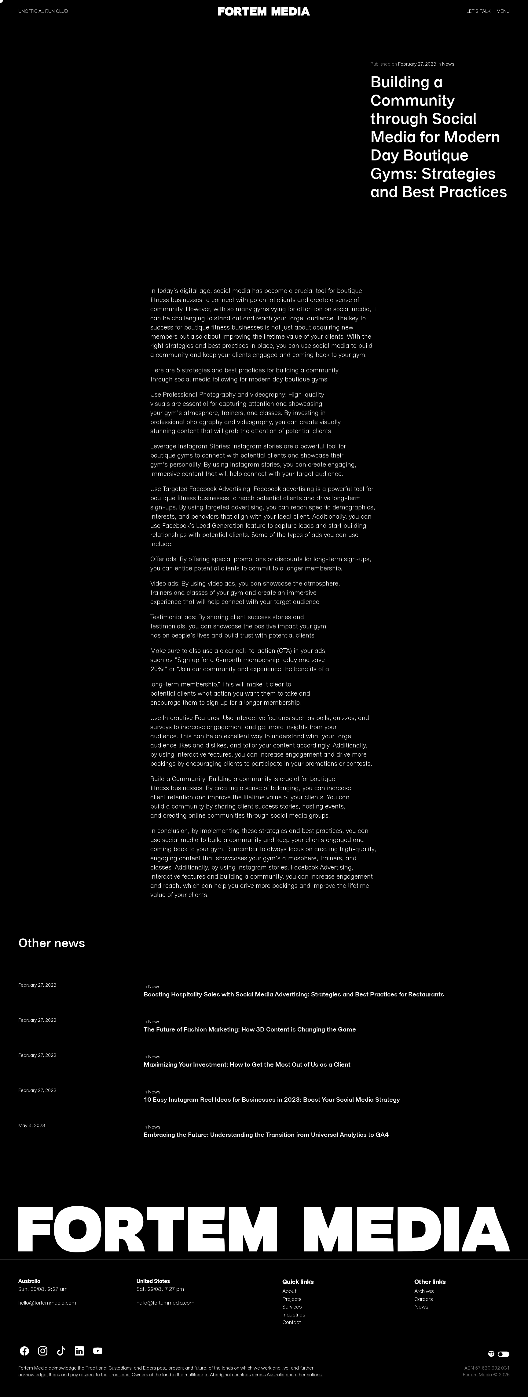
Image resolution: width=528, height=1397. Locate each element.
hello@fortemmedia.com (47, 1303)
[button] (264, 10)
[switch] (503, 1354)
